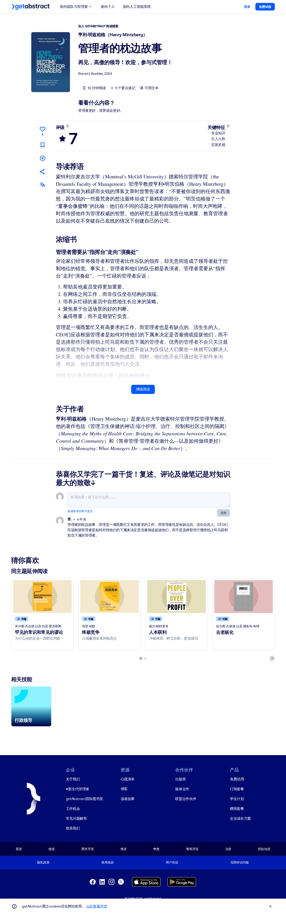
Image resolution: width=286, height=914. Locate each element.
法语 (228, 849)
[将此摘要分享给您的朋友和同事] (42, 171)
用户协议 (172, 862)
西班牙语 (87, 849)
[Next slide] (272, 658)
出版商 (180, 779)
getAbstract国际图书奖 (84, 799)
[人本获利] (176, 596)
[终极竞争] (109, 596)
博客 (124, 789)
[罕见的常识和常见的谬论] (42, 596)
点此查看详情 (96, 906)
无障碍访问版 (239, 862)
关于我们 (73, 779)
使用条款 (107, 862)
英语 (19, 849)
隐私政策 (43, 862)
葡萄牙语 (192, 849)
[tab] (140, 658)
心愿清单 (128, 779)
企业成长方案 (240, 818)
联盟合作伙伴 (185, 799)
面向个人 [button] (108, 6)
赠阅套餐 (237, 809)
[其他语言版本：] (42, 185)
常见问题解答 (76, 818)
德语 (51, 849)
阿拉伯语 (264, 849)
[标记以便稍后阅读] (42, 145)
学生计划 (237, 799)
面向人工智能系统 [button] (137, 6)
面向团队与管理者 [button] (74, 6)
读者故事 (128, 799)
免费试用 (237, 779)
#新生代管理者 (77, 789)
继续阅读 (143, 389)
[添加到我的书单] (42, 158)
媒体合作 (182, 789)
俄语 (123, 849)
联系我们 (73, 828)
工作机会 (73, 809)
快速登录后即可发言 (80, 511)
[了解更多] (67, 126)
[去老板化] (243, 596)
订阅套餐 (237, 789)
